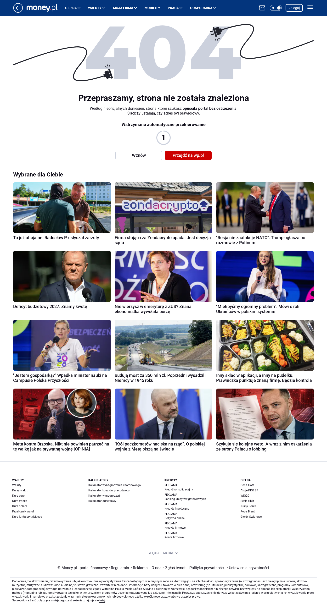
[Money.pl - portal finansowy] (46, 8)
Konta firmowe (174, 537)
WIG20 (245, 495)
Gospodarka (201, 8)
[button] (276, 8)
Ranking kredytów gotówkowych (185, 499)
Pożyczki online (174, 518)
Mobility (152, 8)
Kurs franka (19, 501)
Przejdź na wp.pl (188, 155)
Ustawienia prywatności (248, 568)
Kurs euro (18, 495)
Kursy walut (20, 490)
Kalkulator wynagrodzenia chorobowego (114, 485)
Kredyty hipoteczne (176, 508)
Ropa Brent (248, 511)
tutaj (102, 600)
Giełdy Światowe (251, 516)
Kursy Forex (248, 506)
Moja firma (123, 8)
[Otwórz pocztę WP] (262, 8)
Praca (173, 8)
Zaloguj (294, 8)
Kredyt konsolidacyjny (178, 489)
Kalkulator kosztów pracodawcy (109, 490)
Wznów (139, 155)
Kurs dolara (19, 506)
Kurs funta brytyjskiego (27, 516)
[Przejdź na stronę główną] (18, 11)
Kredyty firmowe (175, 527)
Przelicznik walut (23, 511)
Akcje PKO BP (249, 490)
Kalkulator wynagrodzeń (104, 495)
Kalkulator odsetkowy (102, 501)
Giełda (71, 8)
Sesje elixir (247, 501)
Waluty (94, 8)
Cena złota (247, 485)
